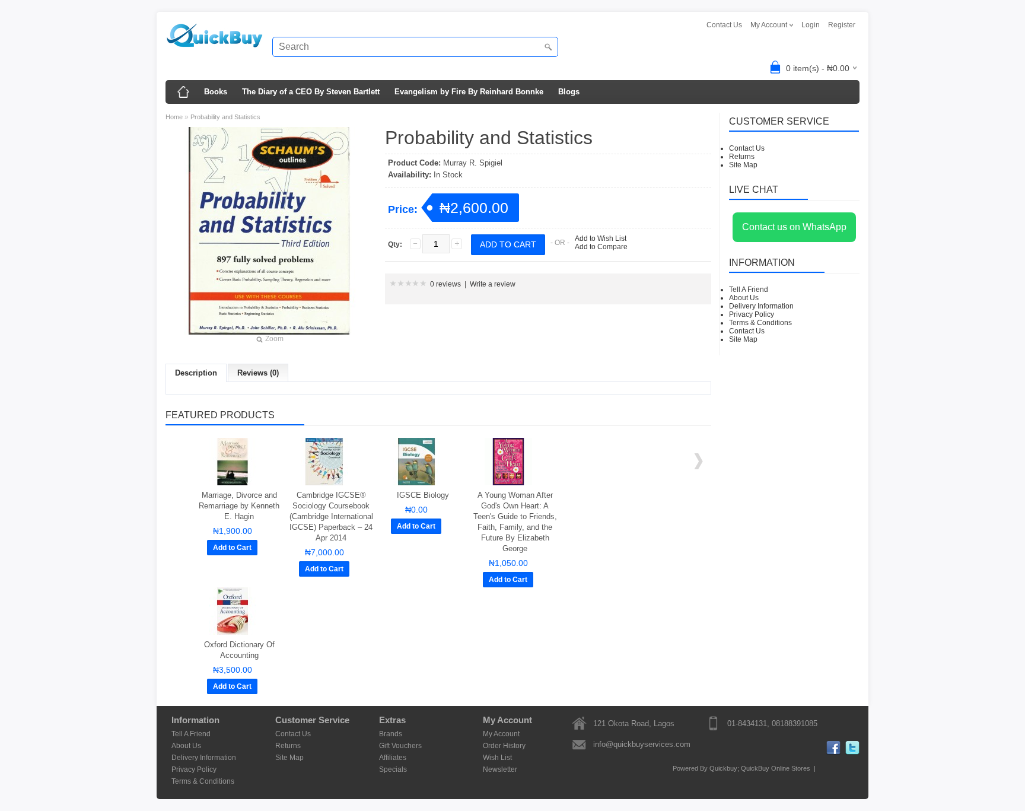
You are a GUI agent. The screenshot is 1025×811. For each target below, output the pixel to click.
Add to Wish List (600, 238)
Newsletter (500, 769)
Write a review (492, 284)
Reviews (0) (258, 372)
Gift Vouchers (400, 746)
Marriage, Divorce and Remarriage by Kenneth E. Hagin (239, 506)
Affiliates (392, 757)
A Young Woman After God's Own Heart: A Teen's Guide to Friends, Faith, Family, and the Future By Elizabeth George (515, 522)
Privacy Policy (751, 314)
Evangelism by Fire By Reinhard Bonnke (468, 91)
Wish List (497, 757)
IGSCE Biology (423, 495)
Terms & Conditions (760, 323)
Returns (742, 156)
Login (810, 25)
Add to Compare (601, 247)
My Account (501, 734)
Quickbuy (723, 768)
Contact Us (724, 25)
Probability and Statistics (225, 116)
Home (174, 116)
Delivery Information (761, 306)
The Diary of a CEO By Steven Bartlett (311, 91)
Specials (393, 769)
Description (196, 372)
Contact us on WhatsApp (794, 227)
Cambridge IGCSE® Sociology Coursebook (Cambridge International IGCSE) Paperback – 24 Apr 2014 (331, 516)
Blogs (569, 91)
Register (841, 25)
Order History (504, 746)
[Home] (183, 92)
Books (215, 91)
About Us (744, 298)
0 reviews (445, 284)
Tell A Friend (748, 289)
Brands (390, 734)
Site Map (743, 165)
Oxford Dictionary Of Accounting (239, 650)
